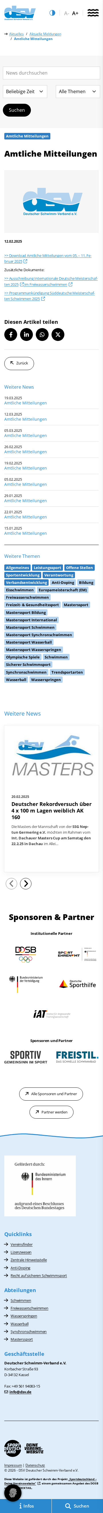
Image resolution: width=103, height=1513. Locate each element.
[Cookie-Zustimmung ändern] (12, 1493)
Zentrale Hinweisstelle (29, 1259)
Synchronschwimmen (29, 1331)
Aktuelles (16, 34)
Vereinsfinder (22, 1244)
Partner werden (54, 1112)
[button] (10, 334)
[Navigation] (93, 13)
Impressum (13, 1465)
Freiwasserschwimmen (29, 1308)
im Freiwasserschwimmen (45, 284)
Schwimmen (21, 1300)
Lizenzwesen (21, 1252)
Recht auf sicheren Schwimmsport (39, 1275)
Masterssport (22, 1339)
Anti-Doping (20, 1267)
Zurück (22, 363)
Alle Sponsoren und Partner (54, 1093)
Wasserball (19, 1323)
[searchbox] (51, 73)
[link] (51, 798)
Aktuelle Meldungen (45, 34)
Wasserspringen (24, 1315)
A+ (75, 13)
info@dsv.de (20, 1391)
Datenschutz (35, 1465)
